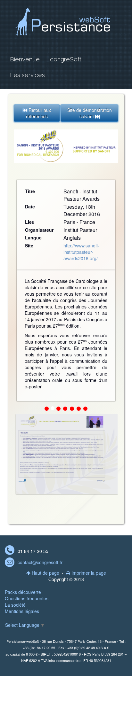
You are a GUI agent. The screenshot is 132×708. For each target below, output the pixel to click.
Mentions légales (22, 611)
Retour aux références (37, 113)
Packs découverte (23, 592)
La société (15, 605)
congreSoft (65, 59)
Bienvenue (25, 59)
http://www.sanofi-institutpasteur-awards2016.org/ (81, 251)
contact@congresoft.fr (40, 562)
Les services (27, 74)
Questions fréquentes (26, 598)
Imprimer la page (86, 573)
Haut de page (42, 573)
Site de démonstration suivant (89, 113)
